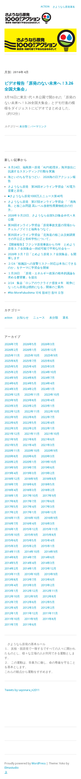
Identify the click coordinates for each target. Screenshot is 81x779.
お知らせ (23, 317)
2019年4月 (11, 473)
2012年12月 (30, 590)
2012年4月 (11, 607)
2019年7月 (29, 467)
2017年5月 (11, 506)
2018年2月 (48, 490)
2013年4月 (11, 585)
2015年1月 (48, 546)
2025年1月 (29, 372)
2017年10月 (30, 495)
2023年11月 (32, 394)
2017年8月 (11, 501)
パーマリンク (38, 126)
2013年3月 (29, 585)
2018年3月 (29, 490)
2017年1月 (29, 512)
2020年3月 (48, 456)
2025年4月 (29, 366)
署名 (65, 317)
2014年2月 (11, 568)
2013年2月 (48, 585)
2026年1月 (29, 349)
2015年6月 (11, 540)
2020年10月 (32, 450)
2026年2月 (11, 349)
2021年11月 (32, 433)
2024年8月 (29, 377)
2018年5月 (48, 484)
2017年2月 (11, 512)
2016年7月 (11, 523)
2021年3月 (48, 445)
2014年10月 (32, 551)
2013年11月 (12, 574)
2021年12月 (12, 433)
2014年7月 (29, 557)
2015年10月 (12, 534)
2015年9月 (31, 534)
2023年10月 (51, 394)
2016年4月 (29, 523)
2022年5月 (29, 422)
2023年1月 (48, 406)
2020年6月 (29, 456)
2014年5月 (11, 563)
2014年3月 (48, 563)
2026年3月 (48, 344)
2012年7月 (11, 602)
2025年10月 (32, 355)
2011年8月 (49, 619)
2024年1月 (48, 389)
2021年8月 (29, 439)
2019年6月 (48, 467)
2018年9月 (31, 478)
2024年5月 (29, 383)
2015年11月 (50, 529)
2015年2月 (29, 546)
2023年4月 (48, 400)
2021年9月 (11, 439)
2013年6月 (48, 579)
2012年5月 (48, 602)
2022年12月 (12, 411)
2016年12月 (48, 512)
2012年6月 (29, 602)
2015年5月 (29, 540)
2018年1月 (11, 495)
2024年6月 (11, 383)
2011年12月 (30, 613)
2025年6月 (48, 360)
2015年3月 (11, 546)
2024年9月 (11, 377)
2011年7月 (11, 624)
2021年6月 (48, 439)
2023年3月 (11, 406)
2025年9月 (51, 355)
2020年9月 (51, 450)
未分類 (23, 126)
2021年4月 (29, 445)
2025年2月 (11, 372)
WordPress (39, 763)
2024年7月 (48, 377)
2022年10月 (51, 411)
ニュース (39, 317)
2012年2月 (48, 607)
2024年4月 (48, 383)
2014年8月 (11, 557)
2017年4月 (29, 506)
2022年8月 (29, 417)
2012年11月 (50, 590)
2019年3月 (29, 473)
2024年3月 (11, 389)
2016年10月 (32, 518)
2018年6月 (29, 484)
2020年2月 (11, 462)
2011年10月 (12, 619)
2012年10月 (12, 596)
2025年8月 (11, 360)
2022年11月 (32, 411)
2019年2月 (48, 473)
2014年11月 (12, 551)
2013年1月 (11, 590)
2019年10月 (48, 462)
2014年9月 (51, 551)
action (45, 6)
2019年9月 (11, 467)
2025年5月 (11, 366)
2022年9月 (11, 417)
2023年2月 (29, 406)
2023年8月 (29, 400)
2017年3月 (48, 506)
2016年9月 (51, 518)
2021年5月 (11, 445)
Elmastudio (11, 767)
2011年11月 (50, 613)
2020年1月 (29, 462)
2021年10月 (51, 433)
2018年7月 (11, 484)
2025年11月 (12, 355)
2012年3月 (29, 607)
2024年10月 (48, 372)
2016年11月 (12, 518)
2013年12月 (48, 568)
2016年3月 (48, 523)
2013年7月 (29, 579)
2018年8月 (49, 478)
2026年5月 (29, 344)
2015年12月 (30, 529)
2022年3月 (11, 428)
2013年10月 (32, 574)
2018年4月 (11, 490)
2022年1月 (48, 428)
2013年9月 (51, 574)
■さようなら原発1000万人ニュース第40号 (35, 196)
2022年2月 (29, 428)
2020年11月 (12, 450)
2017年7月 (29, 501)
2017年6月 (48, 501)
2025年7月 (29, 360)
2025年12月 (48, 349)
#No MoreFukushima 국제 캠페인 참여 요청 (36, 292)
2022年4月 (48, 422)
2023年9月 (11, 400)
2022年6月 (11, 422)
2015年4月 (48, 540)
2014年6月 (48, 557)
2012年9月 (31, 596)
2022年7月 (48, 417)
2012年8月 (49, 596)
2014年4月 (29, 563)
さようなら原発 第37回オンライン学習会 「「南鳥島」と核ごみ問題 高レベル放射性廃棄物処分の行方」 (42, 206)
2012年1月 (11, 613)
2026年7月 (11, 344)
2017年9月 (49, 495)
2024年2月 (29, 389)
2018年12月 (12, 478)
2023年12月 (12, 394)
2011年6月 (29, 624)
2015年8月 (49, 534)
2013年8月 (11, 579)
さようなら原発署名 (64, 6)
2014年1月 (29, 568)
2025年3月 (48, 366)
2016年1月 (11, 529)
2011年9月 (31, 619)
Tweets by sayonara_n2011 (21, 690)
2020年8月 (11, 456)
